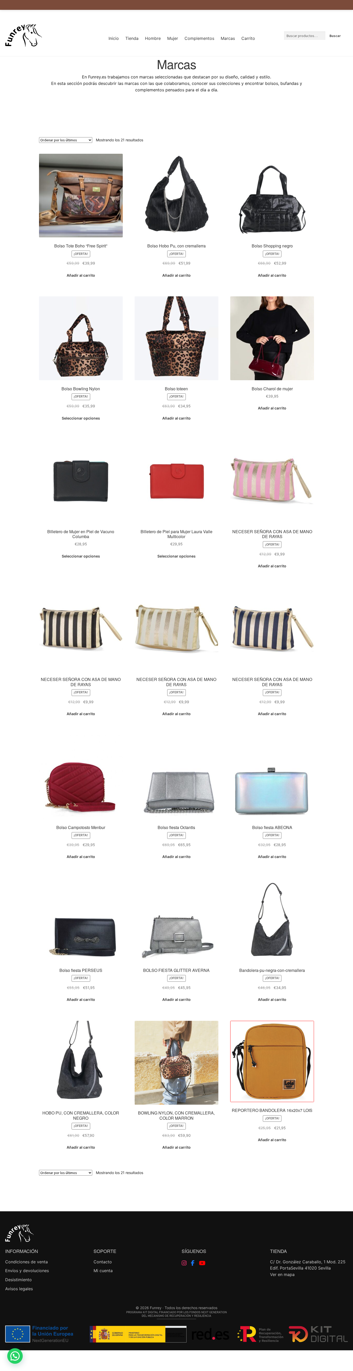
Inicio (114, 38)
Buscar (335, 35)
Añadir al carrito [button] (81, 275)
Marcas (228, 38)
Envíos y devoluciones (27, 1270)
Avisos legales (19, 1288)
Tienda (132, 38)
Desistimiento (18, 1279)
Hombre (153, 38)
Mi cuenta (103, 1270)
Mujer (172, 38)
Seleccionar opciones (81, 418)
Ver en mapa (282, 1274)
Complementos (199, 38)
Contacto (103, 1261)
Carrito (248, 38)
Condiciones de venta (26, 1261)
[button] (15, 1356)
